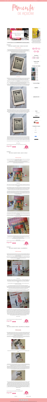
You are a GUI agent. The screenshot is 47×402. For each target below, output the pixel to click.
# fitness (34, 57)
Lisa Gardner (15, 144)
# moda (34, 58)
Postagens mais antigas (28, 396)
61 (26, 243)
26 (26, 320)
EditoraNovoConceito (11, 144)
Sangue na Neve (21, 144)
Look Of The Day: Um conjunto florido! (37, 73)
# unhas (38, 58)
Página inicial (16, 396)
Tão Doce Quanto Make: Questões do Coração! (18, 326)
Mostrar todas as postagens (25, 42)
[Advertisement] (21, 21)
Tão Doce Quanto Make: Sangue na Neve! (18, 46)
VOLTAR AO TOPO (35, 401)
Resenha (19, 144)
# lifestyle (37, 57)
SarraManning (19, 319)
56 (26, 392)
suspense (24, 144)
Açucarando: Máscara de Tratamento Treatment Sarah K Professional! (18, 34)
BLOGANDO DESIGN (30, 401)
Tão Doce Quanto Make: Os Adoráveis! (18, 248)
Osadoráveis (16, 319)
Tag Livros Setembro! (37, 77)
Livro (17, 144)
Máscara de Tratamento (18, 31)
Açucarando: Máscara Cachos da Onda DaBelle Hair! (37, 69)
